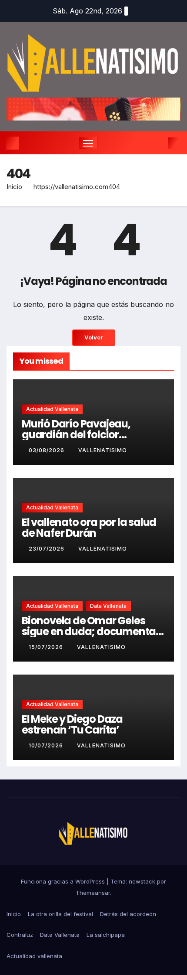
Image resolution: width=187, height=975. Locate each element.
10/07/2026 (47, 745)
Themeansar (93, 892)
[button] (160, 143)
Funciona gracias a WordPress (64, 881)
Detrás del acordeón (128, 913)
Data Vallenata (108, 606)
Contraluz (20, 934)
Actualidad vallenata (52, 409)
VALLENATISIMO (102, 450)
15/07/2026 (47, 647)
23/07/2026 (47, 548)
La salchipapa (106, 934)
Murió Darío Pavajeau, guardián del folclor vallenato (76, 435)
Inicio (14, 187)
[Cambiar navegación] (88, 143)
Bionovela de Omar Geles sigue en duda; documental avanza (90, 631)
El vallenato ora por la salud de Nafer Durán (89, 527)
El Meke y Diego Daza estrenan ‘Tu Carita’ (72, 724)
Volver (93, 337)
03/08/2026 (47, 450)
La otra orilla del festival (60, 913)
